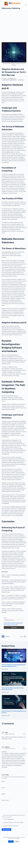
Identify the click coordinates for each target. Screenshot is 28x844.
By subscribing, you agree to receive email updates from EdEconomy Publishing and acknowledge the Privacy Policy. (13, 623)
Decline (17, 841)
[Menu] (25, 4)
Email (5, 617)
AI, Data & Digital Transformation (9, 79)
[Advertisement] (14, 24)
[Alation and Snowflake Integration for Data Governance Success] (14, 679)
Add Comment (5, 800)
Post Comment (6, 829)
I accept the (8, 819)
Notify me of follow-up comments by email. (13, 822)
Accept (10, 841)
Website (3, 794)
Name (3, 781)
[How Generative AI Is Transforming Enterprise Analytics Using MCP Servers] (14, 656)
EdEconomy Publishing (11, 8)
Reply (24, 748)
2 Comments (21, 79)
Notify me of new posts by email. (11, 825)
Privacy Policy (11, 819)
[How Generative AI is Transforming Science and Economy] (14, 702)
